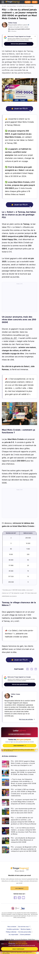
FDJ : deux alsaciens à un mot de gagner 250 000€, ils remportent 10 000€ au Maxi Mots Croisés (23, 772)
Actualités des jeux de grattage (25, 6)
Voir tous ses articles (26, 719)
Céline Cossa (12, 23)
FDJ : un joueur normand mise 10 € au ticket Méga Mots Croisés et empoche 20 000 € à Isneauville (24, 802)
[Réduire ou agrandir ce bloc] (35, 36)
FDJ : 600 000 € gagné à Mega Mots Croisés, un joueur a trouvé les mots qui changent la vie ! (23, 763)
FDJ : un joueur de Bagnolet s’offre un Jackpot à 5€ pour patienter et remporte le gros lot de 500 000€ (24, 849)
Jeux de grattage (11, 6)
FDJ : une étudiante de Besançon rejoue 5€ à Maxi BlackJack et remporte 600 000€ (23, 840)
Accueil (4, 6)
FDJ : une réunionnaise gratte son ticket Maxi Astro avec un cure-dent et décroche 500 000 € (23, 811)
